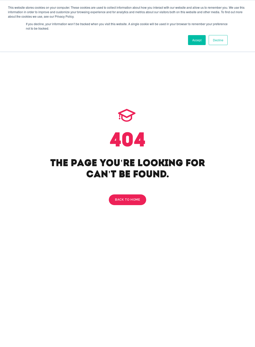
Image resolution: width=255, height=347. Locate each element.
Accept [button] (196, 40)
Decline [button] (218, 40)
